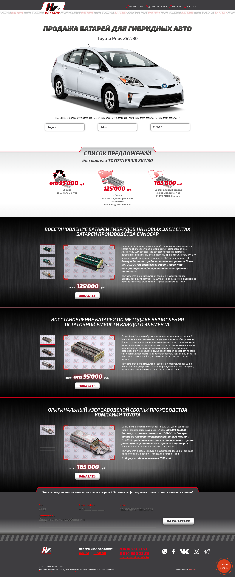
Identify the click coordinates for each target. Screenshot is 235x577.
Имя (41, 505)
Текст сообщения (47, 516)
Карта (84, 553)
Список (100, 553)
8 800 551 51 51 (133, 548)
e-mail (123, 505)
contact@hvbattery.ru (134, 557)
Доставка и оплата (157, 6)
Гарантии (177, 6)
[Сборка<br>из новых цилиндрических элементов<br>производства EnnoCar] (117, 188)
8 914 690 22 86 (134, 553)
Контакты (191, 6)
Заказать (87, 296)
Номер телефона (87, 505)
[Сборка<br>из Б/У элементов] (67, 182)
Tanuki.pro (192, 569)
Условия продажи (72, 571)
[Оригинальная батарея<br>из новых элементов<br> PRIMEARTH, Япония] (168, 183)
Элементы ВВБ (136, 6)
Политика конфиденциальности (51, 571)
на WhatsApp (178, 521)
